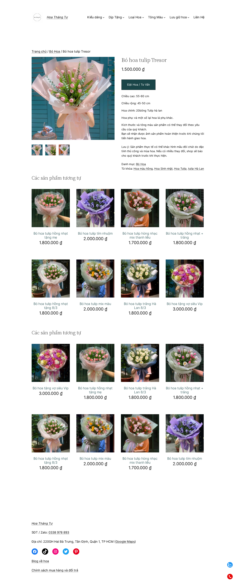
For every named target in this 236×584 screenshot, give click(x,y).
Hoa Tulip (180, 168)
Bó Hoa (54, 51)
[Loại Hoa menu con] (143, 17)
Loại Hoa (135, 17)
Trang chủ (39, 51)
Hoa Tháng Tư (57, 17)
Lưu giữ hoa (178, 17)
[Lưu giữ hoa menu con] (188, 17)
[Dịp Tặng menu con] (123, 17)
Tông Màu (155, 17)
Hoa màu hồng (143, 168)
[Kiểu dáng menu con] (104, 17)
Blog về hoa (40, 561)
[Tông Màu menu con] (165, 17)
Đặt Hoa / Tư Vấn (138, 84)
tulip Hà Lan (196, 168)
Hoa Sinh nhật (163, 168)
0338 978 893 (59, 532)
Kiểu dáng (94, 17)
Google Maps (125, 541)
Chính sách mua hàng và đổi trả (55, 570)
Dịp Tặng (115, 17)
